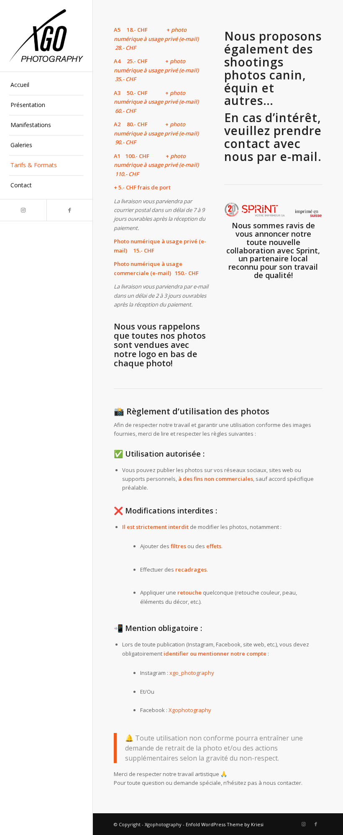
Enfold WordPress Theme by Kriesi (225, 824)
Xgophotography (190, 710)
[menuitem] (46, 85)
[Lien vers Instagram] (23, 210)
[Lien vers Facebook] (69, 210)
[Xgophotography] (46, 35)
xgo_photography (191, 673)
